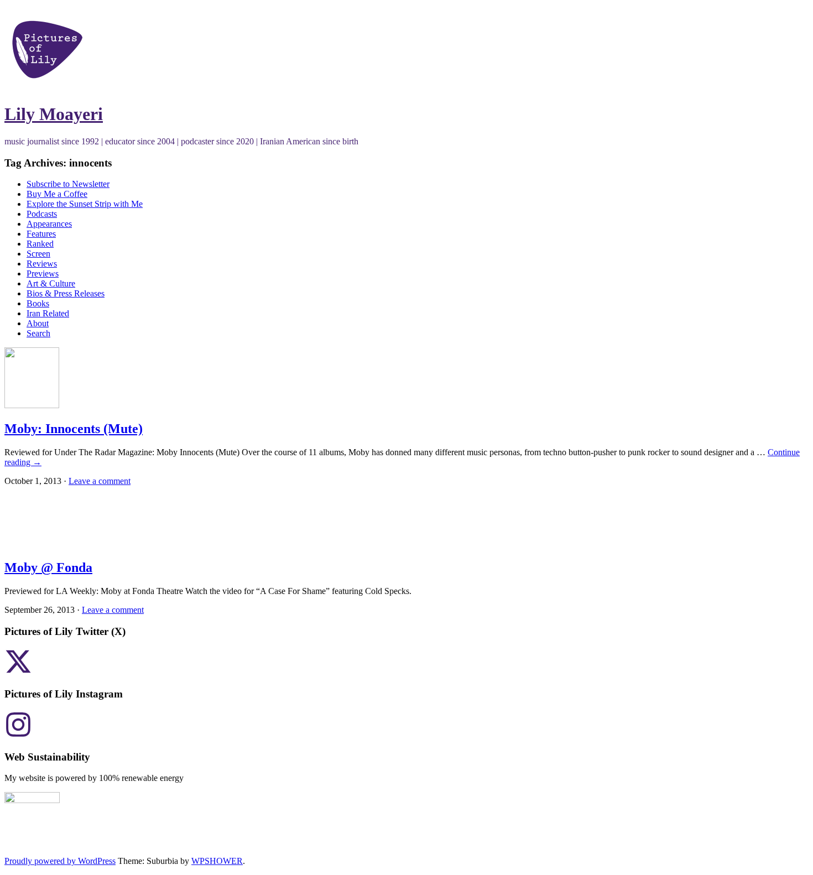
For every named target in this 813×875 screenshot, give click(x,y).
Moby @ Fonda (48, 567)
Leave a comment (100, 481)
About (38, 323)
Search (38, 333)
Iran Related (48, 313)
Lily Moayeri (53, 114)
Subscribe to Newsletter (68, 184)
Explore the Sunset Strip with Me (85, 204)
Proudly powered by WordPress (60, 861)
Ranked (40, 243)
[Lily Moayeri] (47, 87)
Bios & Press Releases (66, 293)
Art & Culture (51, 283)
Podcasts (42, 213)
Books (38, 303)
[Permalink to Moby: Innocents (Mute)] (31, 405)
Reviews (42, 263)
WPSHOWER (217, 861)
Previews (43, 273)
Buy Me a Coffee (57, 194)
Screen (38, 253)
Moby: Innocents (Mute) (73, 428)
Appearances (49, 223)
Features (41, 233)
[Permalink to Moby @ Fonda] (45, 544)
